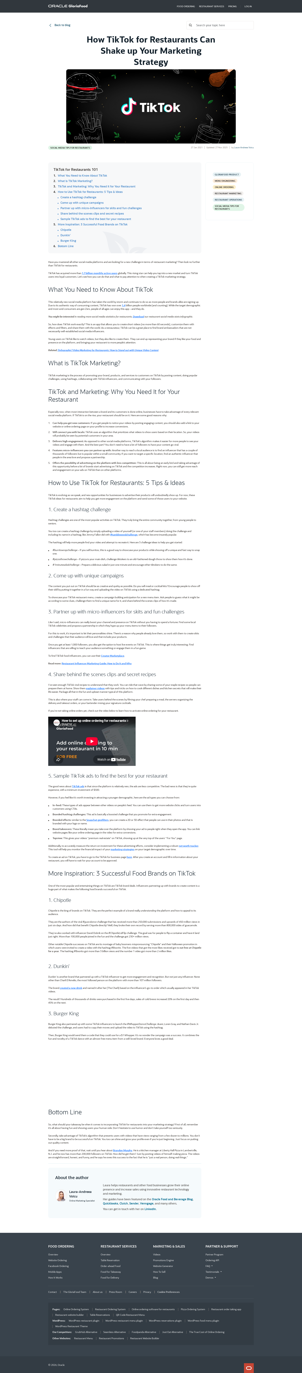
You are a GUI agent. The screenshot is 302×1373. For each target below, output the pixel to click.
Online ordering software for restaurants (153, 1309)
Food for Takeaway (111, 1271)
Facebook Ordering (58, 1266)
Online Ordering (224, 187)
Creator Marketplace (112, 655)
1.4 (123, 305)
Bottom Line (66, 246)
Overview (53, 1254)
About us (98, 1292)
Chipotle (65, 230)
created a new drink (71, 988)
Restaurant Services (211, 6)
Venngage (146, 1203)
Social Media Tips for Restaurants (70, 147)
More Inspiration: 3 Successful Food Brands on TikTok (93, 224)
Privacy (147, 1292)
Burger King (68, 240)
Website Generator (163, 1266)
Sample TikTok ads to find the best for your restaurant (95, 219)
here (129, 857)
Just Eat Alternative (172, 1332)
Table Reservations (100, 1314)
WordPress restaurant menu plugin (124, 1320)
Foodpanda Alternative (144, 1332)
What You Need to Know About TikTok (82, 175)
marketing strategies (122, 849)
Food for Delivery (110, 1277)
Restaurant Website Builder (144, 1338)
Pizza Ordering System (193, 1309)
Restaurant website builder (69, 1314)
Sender (134, 1203)
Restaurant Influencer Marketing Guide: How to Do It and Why (97, 663)
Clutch (124, 1203)
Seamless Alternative (114, 1332)
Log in (248, 6)
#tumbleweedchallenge (124, 534)
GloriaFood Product (227, 174)
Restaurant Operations (228, 199)
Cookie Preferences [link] (168, 1292)
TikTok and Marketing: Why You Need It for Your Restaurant (96, 186)
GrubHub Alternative (86, 1332)
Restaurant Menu (83, 1338)
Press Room (115, 1292)
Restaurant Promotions (111, 1338)
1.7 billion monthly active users (99, 273)
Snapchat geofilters (97, 820)
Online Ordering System (76, 1309)
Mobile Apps (55, 1271)
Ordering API (212, 1260)
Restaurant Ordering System (110, 1309)
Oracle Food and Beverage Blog (172, 1199)
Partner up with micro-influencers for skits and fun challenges (101, 208)
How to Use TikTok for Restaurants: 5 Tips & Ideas (90, 192)
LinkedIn (150, 1209)
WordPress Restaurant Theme (71, 1326)
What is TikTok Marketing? (75, 181)
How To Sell (159, 1271)
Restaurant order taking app (226, 1309)
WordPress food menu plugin (203, 1320)
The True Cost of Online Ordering (206, 1332)
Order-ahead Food (110, 1266)
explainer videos (95, 688)
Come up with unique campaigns (82, 202)
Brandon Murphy (122, 1150)
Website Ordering (57, 1260)
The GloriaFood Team (74, 1292)
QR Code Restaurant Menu (130, 1314)
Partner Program (214, 1254)
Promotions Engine (163, 1260)
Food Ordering (186, 6)
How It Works (55, 1277)
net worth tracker (188, 845)
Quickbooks (110, 1203)
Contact (52, 1292)
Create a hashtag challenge (78, 197)
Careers (133, 1292)
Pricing (232, 6)
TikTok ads (78, 786)
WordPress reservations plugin (165, 1320)
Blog (155, 1277)
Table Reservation (110, 1260)
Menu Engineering (225, 180)
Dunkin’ (65, 235)
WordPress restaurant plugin (84, 1320)
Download (138, 316)
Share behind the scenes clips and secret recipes (92, 213)
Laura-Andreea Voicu (244, 147)
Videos (156, 1254)
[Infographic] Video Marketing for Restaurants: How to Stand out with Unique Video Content (108, 350)
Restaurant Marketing (228, 193)
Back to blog (62, 25)
